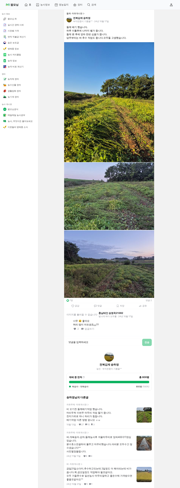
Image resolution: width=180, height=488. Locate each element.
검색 (93, 4)
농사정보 (45, 4)
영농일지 (63, 4)
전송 (147, 342)
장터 (80, 4)
